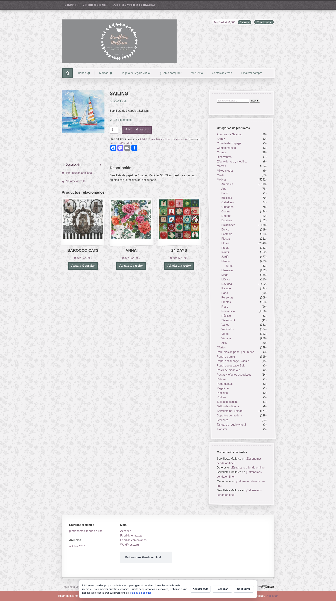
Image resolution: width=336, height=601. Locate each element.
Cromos (222, 152)
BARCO (114, 143)
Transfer (222, 429)
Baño (224, 193)
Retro (224, 306)
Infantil (225, 252)
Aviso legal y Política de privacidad (134, 5)
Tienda (82, 73)
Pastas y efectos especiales (234, 374)
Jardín (225, 256)
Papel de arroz (226, 356)
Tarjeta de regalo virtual (135, 73)
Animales (227, 184)
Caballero (227, 202)
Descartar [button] (272, 595)
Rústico (226, 315)
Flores (225, 243)
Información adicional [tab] (79, 172)
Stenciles (222, 420)
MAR (122, 143)
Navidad (226, 284)
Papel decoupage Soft (230, 365)
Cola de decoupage (229, 143)
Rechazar (222, 588)
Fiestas (225, 238)
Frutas (225, 247)
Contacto (70, 5)
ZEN (224, 342)
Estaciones (228, 224)
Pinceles (222, 392)
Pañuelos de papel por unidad (235, 352)
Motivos (221, 179)
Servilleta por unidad (176, 139)
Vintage (226, 338)
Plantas (226, 302)
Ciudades (227, 206)
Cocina (225, 211)
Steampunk (228, 320)
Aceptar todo (200, 588)
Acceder (125, 530)
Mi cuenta (197, 73)
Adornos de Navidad (229, 134)
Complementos (226, 148)
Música (225, 279)
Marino (160, 139)
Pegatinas (223, 388)
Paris (224, 293)
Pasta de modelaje (228, 370)
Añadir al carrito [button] (83, 266)
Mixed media (225, 170)
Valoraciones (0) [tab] (75, 181)
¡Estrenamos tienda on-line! (248, 467)
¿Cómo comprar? (170, 73)
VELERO (131, 143)
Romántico (228, 311)
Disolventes (224, 156)
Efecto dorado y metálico (232, 161)
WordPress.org (129, 544)
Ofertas (221, 347)
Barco (151, 139)
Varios (225, 324)
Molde (221, 175)
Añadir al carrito (137, 129)
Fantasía (226, 234)
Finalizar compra (251, 73)
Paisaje (226, 288)
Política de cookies (140, 592)
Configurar (243, 588)
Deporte (226, 216)
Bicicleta (226, 197)
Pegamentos (225, 383)
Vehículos (227, 329)
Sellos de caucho (227, 401)
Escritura (226, 220)
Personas (227, 297)
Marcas (103, 73)
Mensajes (227, 270)
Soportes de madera (229, 415)
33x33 (143, 139)
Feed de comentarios (133, 540)
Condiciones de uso (95, 5)
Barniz (221, 138)
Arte (223, 188)
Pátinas (221, 379)
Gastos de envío (222, 73)
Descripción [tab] (72, 164)
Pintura (221, 397)
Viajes (225, 333)
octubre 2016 (77, 546)
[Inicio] (67, 73)
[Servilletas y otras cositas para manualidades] (119, 41)
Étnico (225, 229)
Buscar (254, 100)
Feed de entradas (131, 535)
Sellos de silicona (228, 406)
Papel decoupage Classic (233, 361)
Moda (224, 274)
